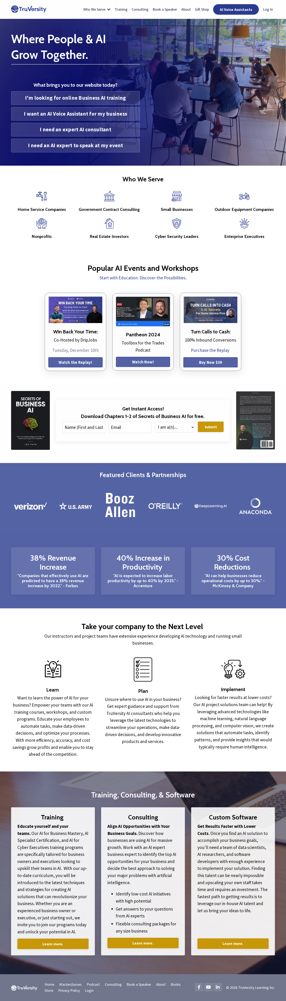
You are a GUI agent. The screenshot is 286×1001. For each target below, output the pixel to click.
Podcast (93, 984)
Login (89, 990)
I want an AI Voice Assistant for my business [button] (75, 113)
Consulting (140, 9)
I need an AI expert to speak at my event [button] (75, 145)
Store (49, 990)
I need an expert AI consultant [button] (75, 129)
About (186, 9)
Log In (268, 9)
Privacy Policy (69, 990)
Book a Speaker (165, 9)
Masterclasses (70, 984)
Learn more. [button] (53, 944)
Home (49, 984)
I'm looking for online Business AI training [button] (75, 97)
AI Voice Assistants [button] (236, 9)
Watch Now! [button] (143, 361)
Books (176, 984)
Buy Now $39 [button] (210, 362)
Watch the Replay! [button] (75, 362)
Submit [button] (211, 426)
